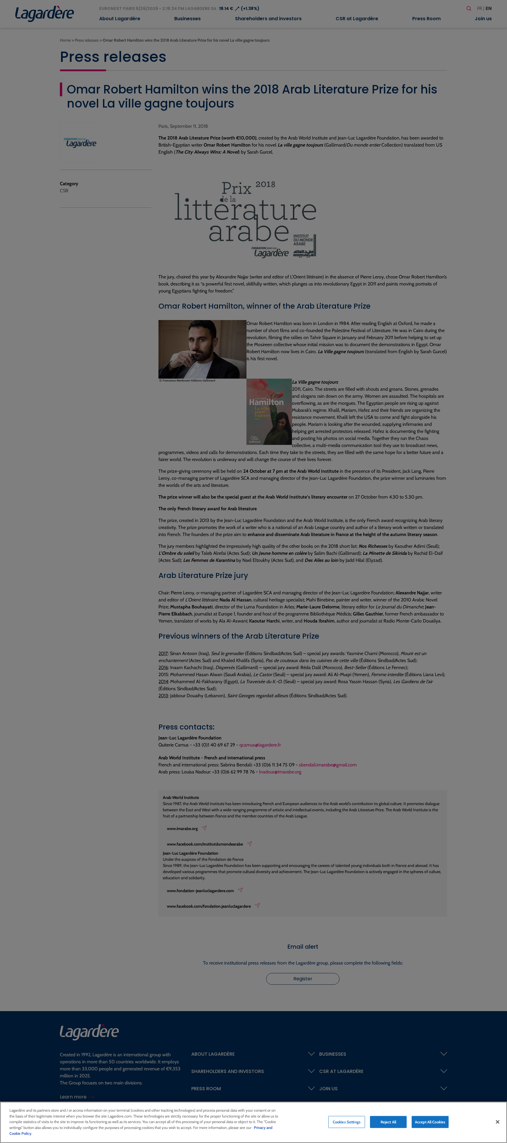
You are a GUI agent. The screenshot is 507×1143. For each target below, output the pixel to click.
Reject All (388, 1121)
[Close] (497, 1121)
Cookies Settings (347, 1121)
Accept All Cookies (430, 1121)
